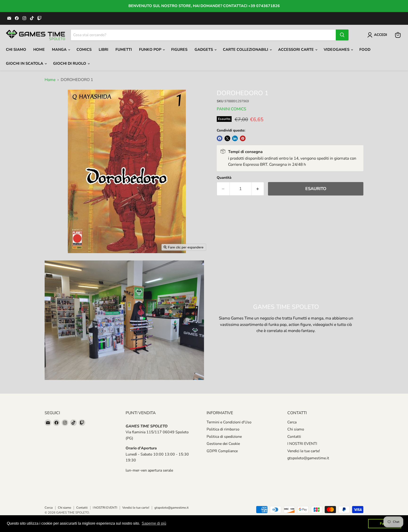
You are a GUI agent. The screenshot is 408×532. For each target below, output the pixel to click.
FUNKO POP (150, 49)
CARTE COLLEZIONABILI (246, 49)
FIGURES (179, 49)
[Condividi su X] (227, 138)
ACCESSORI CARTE (296, 49)
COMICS (84, 49)
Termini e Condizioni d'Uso (229, 422)
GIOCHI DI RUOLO (70, 63)
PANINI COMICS (231, 109)
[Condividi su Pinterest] (243, 138)
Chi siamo (295, 429)
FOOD (364, 49)
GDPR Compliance (222, 451)
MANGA (60, 49)
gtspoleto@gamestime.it (308, 458)
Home (39, 49)
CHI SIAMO (16, 49)
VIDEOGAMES (337, 49)
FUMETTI (123, 49)
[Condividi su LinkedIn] (235, 138)
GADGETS (204, 49)
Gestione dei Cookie (223, 443)
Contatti (294, 436)
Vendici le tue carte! (303, 451)
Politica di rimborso (223, 429)
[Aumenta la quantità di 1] (257, 189)
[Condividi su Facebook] (219, 138)
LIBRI (103, 49)
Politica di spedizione (224, 436)
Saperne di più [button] (154, 523)
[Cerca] (342, 35)
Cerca (292, 422)
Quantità (224, 178)
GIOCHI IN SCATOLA (25, 63)
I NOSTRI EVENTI (302, 443)
